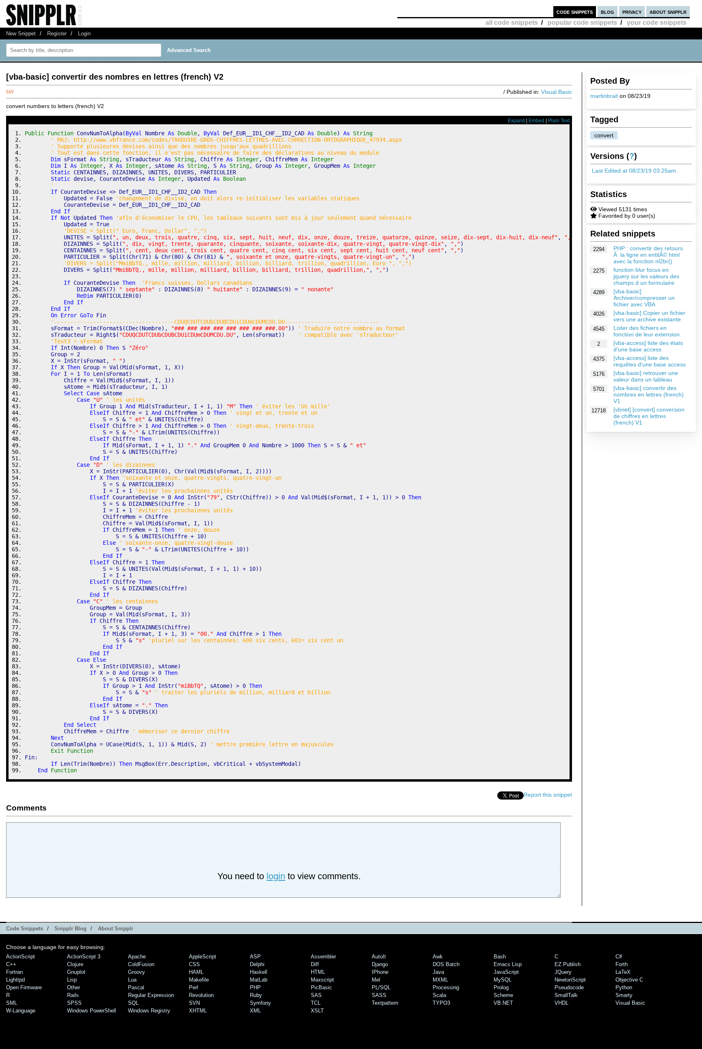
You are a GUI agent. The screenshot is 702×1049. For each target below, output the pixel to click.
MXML (440, 980)
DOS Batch (446, 964)
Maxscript (322, 980)
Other (73, 987)
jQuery (563, 972)
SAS (316, 995)
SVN (194, 1003)
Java (438, 972)
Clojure (75, 964)
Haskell (258, 972)
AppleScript (202, 957)
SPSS (74, 1003)
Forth (621, 964)
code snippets (575, 11)
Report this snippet (548, 794)
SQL (133, 1003)
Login (84, 33)
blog (607, 11)
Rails (73, 995)
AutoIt (379, 957)
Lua (132, 980)
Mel (376, 980)
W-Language (20, 1011)
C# (618, 957)
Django (380, 964)
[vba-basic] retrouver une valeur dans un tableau (645, 376)
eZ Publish (568, 964)
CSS (194, 964)
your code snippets (657, 22)
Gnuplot (76, 972)
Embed (536, 120)
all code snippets (511, 22)
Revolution (201, 995)
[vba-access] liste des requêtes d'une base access (649, 361)
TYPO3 (441, 1003)
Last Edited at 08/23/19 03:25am (634, 170)
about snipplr (668, 11)
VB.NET (503, 1003)
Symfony (260, 1003)
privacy (631, 11)
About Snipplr (115, 928)
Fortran (14, 972)
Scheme (503, 995)
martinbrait (604, 96)
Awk (438, 957)
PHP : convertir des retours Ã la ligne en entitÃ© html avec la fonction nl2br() (648, 254)
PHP (255, 987)
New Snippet (21, 33)
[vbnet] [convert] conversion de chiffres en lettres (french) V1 (649, 416)
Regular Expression (151, 995)
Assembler (323, 957)
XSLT (317, 1011)
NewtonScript (570, 980)
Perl (193, 987)
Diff (315, 964)
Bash (500, 957)
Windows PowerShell (91, 1011)
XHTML (198, 1011)
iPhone (380, 972)
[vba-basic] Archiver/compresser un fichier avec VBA (644, 298)
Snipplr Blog (70, 928)
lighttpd (15, 980)
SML (11, 1003)
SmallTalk (566, 995)
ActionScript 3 (83, 957)
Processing (446, 987)
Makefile (199, 980)
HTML (318, 972)
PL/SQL (381, 987)
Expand (516, 120)
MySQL (502, 980)
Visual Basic (556, 92)
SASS (379, 995)
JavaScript (506, 972)
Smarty (624, 995)
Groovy (136, 972)
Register (57, 33)
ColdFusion (141, 964)
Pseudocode (569, 987)
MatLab (258, 980)
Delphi (257, 964)
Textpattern (385, 1003)
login (275, 876)
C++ (11, 964)
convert (603, 135)
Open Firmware (24, 987)
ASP (255, 957)
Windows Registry (149, 1011)
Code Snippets (24, 928)
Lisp (72, 980)
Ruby (256, 995)
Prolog (501, 987)
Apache (137, 957)
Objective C (629, 980)
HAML (196, 972)
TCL (316, 1003)
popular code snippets (582, 22)
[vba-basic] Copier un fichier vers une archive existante (649, 316)
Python (623, 987)
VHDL (561, 1003)
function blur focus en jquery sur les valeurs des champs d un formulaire (646, 276)
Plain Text (559, 120)
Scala (439, 995)
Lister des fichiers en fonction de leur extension (646, 331)
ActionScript (20, 957)
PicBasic (321, 987)
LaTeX (622, 972)
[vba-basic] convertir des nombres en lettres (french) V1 (648, 394)
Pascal (136, 987)
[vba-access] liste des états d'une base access (648, 346)
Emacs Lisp (508, 964)
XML (255, 1011)
